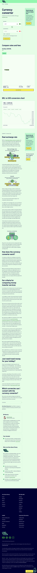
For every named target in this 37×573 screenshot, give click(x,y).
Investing (20, 502)
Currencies (4, 402)
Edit (2, 50)
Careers (3, 502)
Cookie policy (21, 517)
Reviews (3, 527)
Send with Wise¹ (18, 90)
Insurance (21, 506)
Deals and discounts (6, 517)
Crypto (20, 504)
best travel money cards (15, 385)
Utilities (20, 511)
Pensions (20, 500)
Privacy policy (21, 525)
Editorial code (21, 521)
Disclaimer (21, 519)
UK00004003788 (5, 545)
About (3, 500)
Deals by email (29, 571)
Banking (20, 508)
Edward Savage (9, 417)
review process (12, 477)
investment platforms (6, 320)
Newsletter (4, 525)
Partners (3, 504)
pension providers (15, 320)
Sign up (28, 159)
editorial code (14, 479)
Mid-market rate (6, 35)
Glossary (3, 519)
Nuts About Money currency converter (13, 140)
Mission (3, 498)
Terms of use (21, 527)
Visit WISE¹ (28, 23)
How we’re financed (6, 521)
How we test (21, 523)
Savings (20, 496)
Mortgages (21, 498)
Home (3, 496)
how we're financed (23, 562)
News (3, 523)
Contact (3, 506)
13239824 (15, 566)
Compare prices (6, 38)
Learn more (18, 441)
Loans (20, 509)
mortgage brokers (14, 319)
